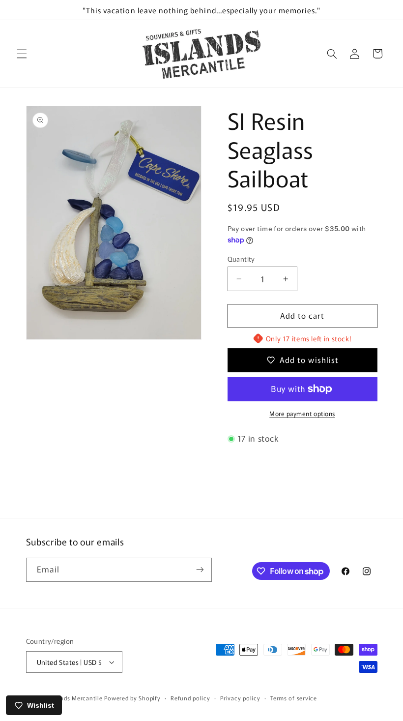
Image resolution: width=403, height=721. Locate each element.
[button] (21, 53)
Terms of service (293, 698)
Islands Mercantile (76, 698)
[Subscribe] (199, 570)
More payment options (302, 413)
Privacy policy (240, 698)
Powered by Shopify (132, 698)
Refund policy (190, 698)
